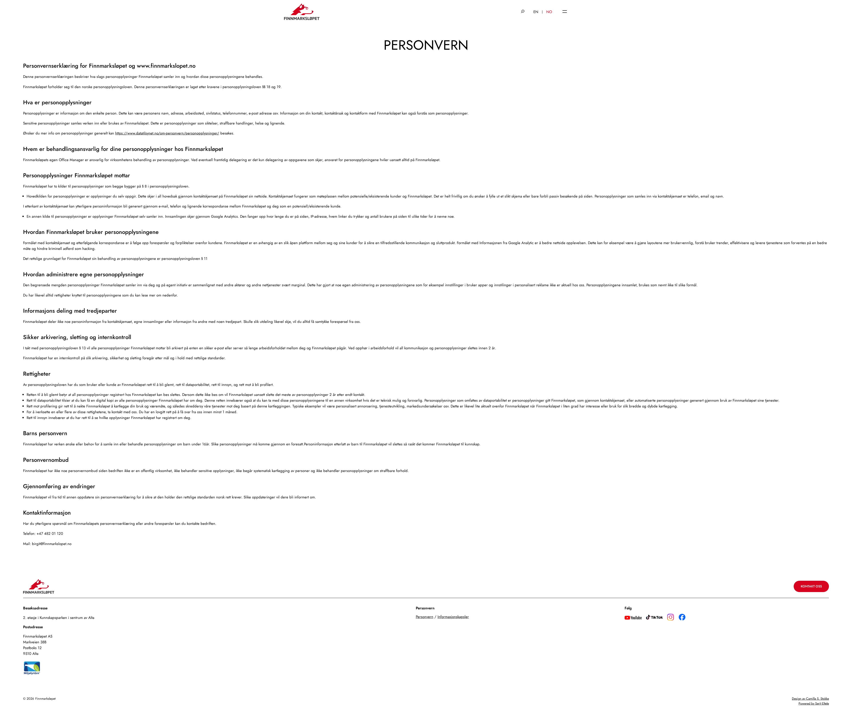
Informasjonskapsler (453, 616)
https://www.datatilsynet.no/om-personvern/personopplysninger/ (167, 133)
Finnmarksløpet (45, 698)
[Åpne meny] (564, 12)
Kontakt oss (811, 586)
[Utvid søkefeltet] (523, 12)
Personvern (424, 616)
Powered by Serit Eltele (814, 703)
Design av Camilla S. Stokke (810, 698)
